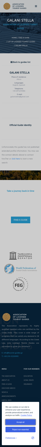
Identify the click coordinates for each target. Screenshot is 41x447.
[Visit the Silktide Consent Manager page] (33, 438)
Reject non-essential (20, 429)
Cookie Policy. (26, 415)
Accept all (20, 422)
